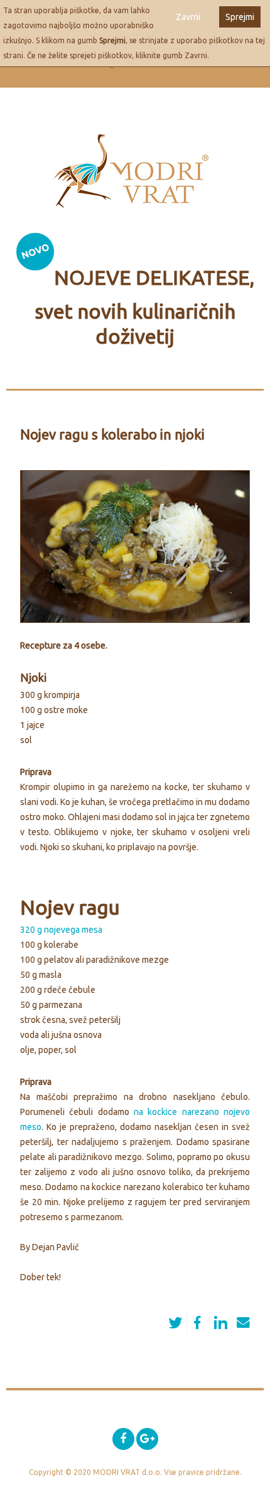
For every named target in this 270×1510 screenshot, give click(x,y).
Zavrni (188, 17)
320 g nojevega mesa (61, 930)
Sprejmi (239, 17)
